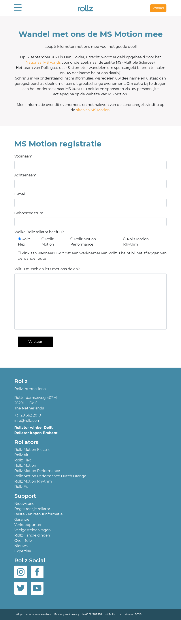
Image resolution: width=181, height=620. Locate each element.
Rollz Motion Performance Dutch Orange (50, 476)
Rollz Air (21, 455)
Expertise (22, 551)
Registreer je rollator (32, 509)
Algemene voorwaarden (33, 614)
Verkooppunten (28, 525)
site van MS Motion (93, 110)
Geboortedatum (28, 213)
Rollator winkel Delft (33, 428)
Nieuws (21, 546)
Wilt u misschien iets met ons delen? (47, 269)
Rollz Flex (22, 460)
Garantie (21, 519)
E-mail (20, 194)
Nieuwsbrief (25, 504)
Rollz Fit (21, 487)
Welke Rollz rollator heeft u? (39, 232)
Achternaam (25, 175)
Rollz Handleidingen (32, 535)
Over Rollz (23, 541)
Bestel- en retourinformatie (38, 514)
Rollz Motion (25, 465)
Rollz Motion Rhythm (33, 481)
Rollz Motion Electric (32, 450)
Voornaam (23, 156)
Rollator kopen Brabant (36, 433)
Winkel (158, 8)
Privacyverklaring (66, 614)
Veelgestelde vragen (32, 530)
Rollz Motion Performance (37, 471)
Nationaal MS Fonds (43, 62)
